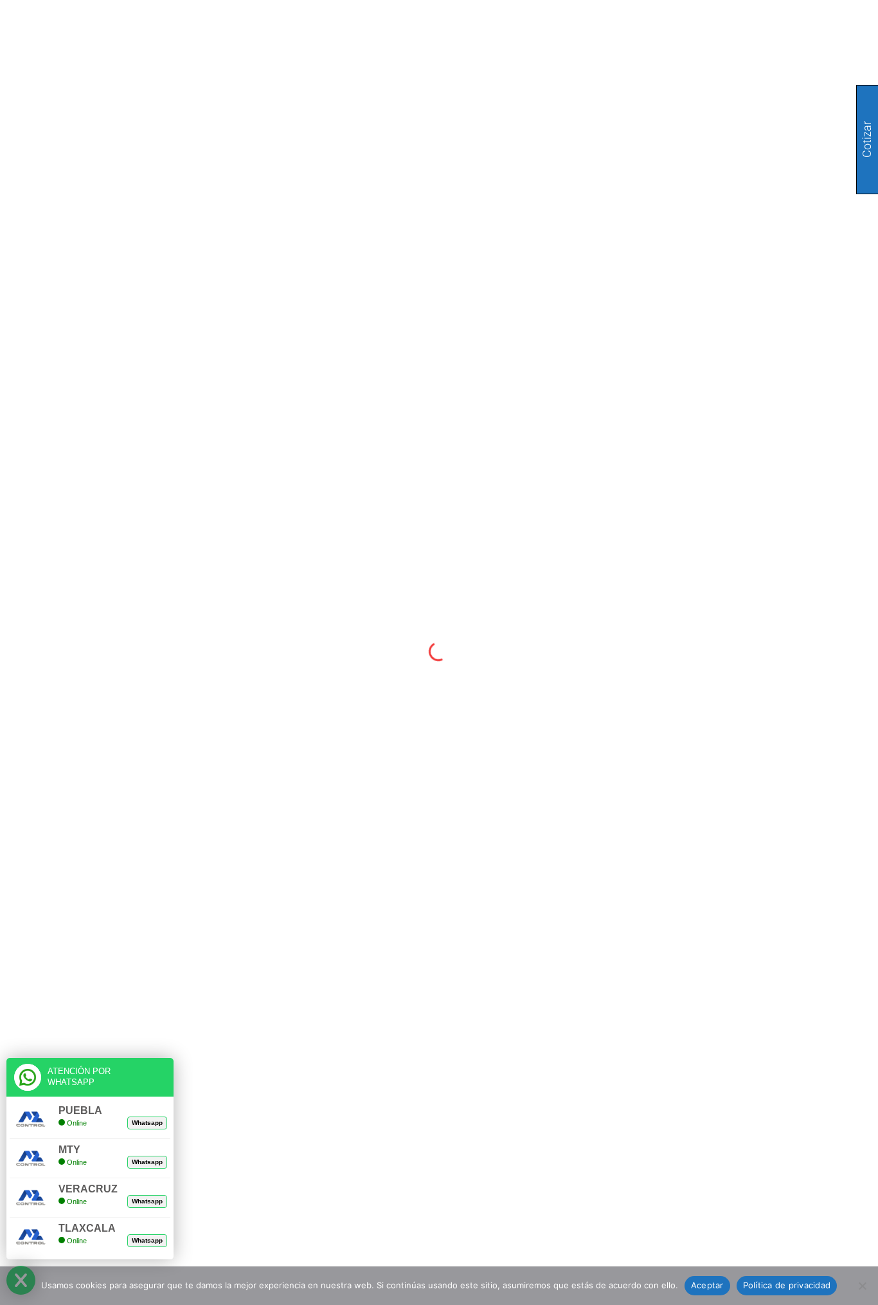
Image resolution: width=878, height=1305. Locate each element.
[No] (862, 1285)
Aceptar (707, 1285)
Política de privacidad (787, 1285)
